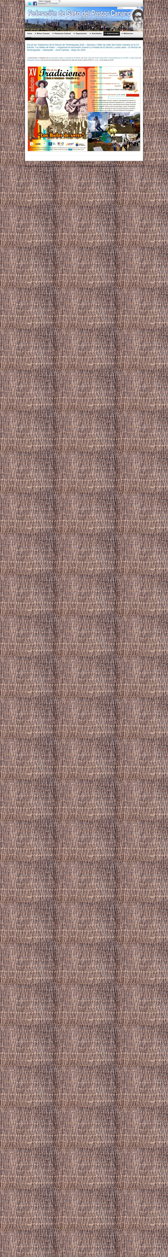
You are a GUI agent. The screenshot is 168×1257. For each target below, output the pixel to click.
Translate (54, 3)
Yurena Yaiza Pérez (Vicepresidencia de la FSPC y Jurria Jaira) (117, 58)
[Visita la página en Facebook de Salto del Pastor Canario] (35, 4)
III (97, 60)
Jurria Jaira (87, 58)
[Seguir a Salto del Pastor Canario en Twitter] (30, 4)
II (94, 60)
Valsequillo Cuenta (33, 60)
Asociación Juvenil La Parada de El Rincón (66, 58)
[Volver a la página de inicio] (84, 19)
